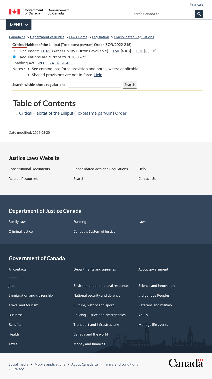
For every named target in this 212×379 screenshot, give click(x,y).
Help (98, 74)
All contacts (18, 269)
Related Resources (23, 178)
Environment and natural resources (101, 285)
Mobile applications (50, 364)
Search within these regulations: (39, 84)
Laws (142, 221)
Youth (143, 315)
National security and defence (96, 295)
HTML (46, 50)
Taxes (13, 344)
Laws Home (78, 37)
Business (16, 315)
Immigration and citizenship (31, 295)
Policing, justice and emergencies (99, 315)
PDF (139, 50)
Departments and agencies (94, 269)
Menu (16, 24)
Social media (18, 364)
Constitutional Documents (29, 169)
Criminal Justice (21, 231)
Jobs (12, 285)
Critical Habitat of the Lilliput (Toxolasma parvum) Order (72, 113)
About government (153, 269)
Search (78, 178)
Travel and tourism (23, 305)
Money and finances (89, 344)
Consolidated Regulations (134, 37)
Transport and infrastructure (96, 324)
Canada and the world (90, 334)
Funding (79, 221)
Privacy (18, 369)
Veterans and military (155, 305)
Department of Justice (47, 37)
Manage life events (153, 324)
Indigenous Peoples (154, 295)
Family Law (17, 221)
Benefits (15, 324)
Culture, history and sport (93, 305)
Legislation (100, 37)
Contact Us (147, 178)
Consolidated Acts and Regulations (100, 169)
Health (14, 334)
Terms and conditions (121, 364)
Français (196, 4)
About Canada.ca (84, 364)
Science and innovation (157, 285)
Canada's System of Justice (94, 231)
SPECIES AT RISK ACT (55, 62)
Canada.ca (17, 37)
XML (116, 50)
